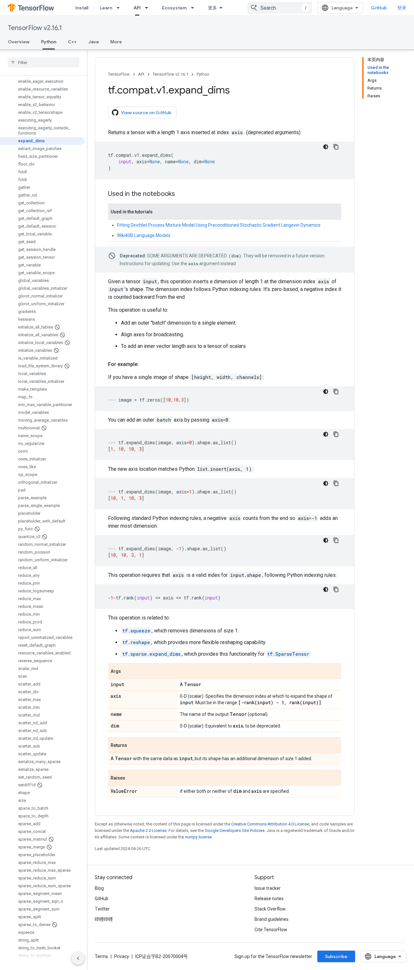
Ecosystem (174, 8)
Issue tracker (268, 888)
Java (93, 42)
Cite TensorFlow (271, 929)
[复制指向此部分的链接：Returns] (133, 745)
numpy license (198, 837)
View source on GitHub (146, 112)
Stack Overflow (270, 908)
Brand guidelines (272, 919)
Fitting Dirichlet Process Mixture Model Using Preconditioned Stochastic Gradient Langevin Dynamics (219, 225)
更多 (212, 8)
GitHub (379, 8)
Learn (106, 8)
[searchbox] (43, 62)
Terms (101, 956)
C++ (72, 42)
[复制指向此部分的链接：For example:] (145, 364)
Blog (99, 888)
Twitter (102, 908)
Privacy (121, 956)
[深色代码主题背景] (326, 147)
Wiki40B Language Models (143, 235)
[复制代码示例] (336, 147)
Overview (18, 42)
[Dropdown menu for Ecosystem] (194, 8)
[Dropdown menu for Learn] (120, 8)
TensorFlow (119, 74)
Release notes (269, 898)
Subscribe (336, 956)
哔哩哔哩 (104, 919)
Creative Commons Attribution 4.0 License (270, 824)
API (137, 8)
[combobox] (279, 8)
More (116, 42)
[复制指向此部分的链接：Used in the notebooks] (181, 194)
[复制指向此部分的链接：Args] (127, 671)
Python (48, 42)
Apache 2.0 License (148, 830)
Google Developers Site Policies (235, 830)
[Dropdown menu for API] (148, 8)
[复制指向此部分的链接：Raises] (131, 778)
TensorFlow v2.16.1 (35, 28)
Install (81, 8)
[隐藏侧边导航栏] (77, 958)
